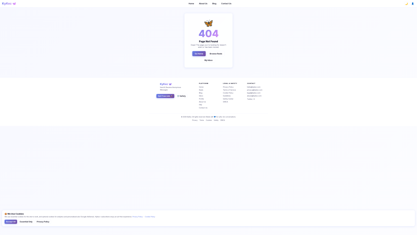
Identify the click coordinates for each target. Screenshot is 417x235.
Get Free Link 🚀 (165, 96)
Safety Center (228, 99)
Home (191, 3)
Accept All (11, 222)
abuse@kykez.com (254, 96)
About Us (203, 3)
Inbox (201, 96)
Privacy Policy (228, 87)
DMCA (225, 102)
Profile (201, 99)
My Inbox (208, 60)
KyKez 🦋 (9, 3)
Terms (201, 120)
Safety (216, 120)
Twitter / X (251, 99)
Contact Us (226, 3)
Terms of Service (229, 90)
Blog (214, 3)
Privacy (195, 120)
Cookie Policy (228, 93)
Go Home (199, 54)
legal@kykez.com (253, 93)
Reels (201, 90)
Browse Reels (216, 54)
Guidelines (227, 96)
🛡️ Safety (181, 96)
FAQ (200, 105)
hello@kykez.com (253, 87)
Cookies (209, 120)
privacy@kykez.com (254, 90)
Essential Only (26, 222)
